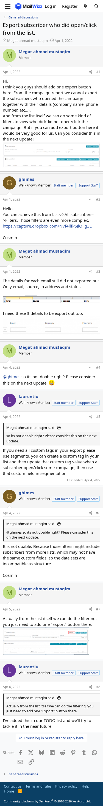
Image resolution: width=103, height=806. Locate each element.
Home (9, 791)
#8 (98, 687)
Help (85, 786)
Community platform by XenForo (47, 801)
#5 (98, 416)
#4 (98, 367)
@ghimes (11, 376)
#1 (98, 71)
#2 (98, 199)
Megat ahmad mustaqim (27, 40)
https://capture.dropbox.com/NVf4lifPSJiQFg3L (47, 226)
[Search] (96, 6)
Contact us (12, 786)
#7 (98, 609)
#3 (98, 271)
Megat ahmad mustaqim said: (30, 427)
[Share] (90, 72)
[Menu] (7, 6)
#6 (98, 513)
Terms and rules (38, 786)
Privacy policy (66, 786)
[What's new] (85, 6)
